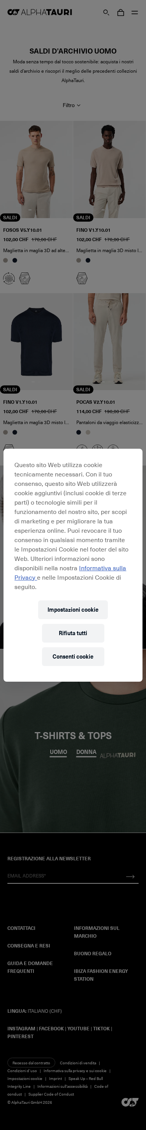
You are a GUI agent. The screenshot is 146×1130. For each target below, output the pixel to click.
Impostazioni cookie (73, 609)
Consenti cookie (73, 656)
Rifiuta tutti (73, 633)
